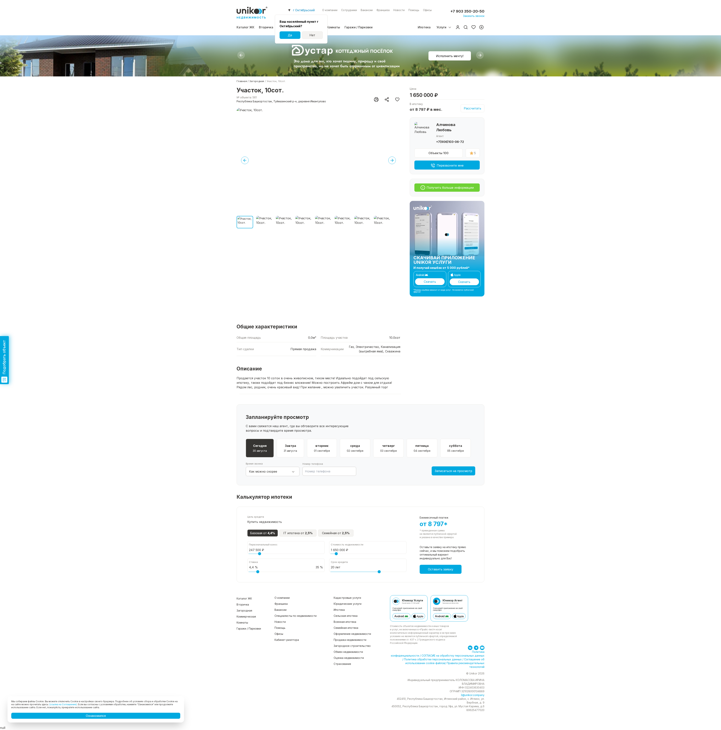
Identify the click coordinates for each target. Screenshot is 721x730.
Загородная (256, 81)
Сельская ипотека (345, 615)
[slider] (259, 553)
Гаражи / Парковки (359, 27)
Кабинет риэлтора (287, 639)
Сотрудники (349, 10)
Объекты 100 (438, 153)
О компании (329, 10)
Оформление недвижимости (352, 633)
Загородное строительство (352, 645)
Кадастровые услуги (347, 597)
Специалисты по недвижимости (296, 615)
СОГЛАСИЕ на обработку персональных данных (452, 655)
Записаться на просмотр (453, 471)
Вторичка (266, 27)
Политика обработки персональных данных (432, 659)
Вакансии (367, 10)
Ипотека (424, 27)
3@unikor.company (472, 695)
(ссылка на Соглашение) (63, 704)
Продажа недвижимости (350, 639)
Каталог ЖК (245, 27)
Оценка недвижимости (349, 657)
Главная (242, 81)
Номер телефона (312, 463)
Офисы (427, 10)
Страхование (342, 663)
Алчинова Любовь (445, 127)
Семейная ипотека (346, 627)
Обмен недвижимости (348, 651)
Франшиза (383, 10)
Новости (399, 10)
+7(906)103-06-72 (450, 142)
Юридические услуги (347, 603)
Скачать (430, 282)
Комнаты (333, 27)
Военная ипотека (345, 621)
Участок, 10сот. (276, 81)
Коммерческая (246, 616)
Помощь (413, 10)
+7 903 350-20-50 (467, 11)
